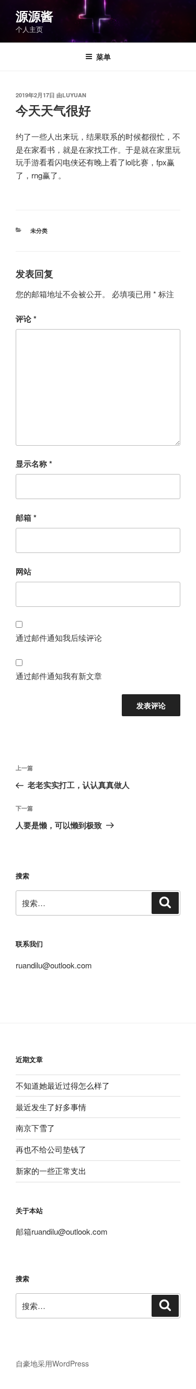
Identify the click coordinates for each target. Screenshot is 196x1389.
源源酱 (34, 16)
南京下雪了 (35, 1127)
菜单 (103, 56)
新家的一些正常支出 (51, 1170)
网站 (23, 571)
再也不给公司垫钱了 (51, 1149)
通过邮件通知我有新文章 (59, 675)
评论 (26, 318)
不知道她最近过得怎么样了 (63, 1085)
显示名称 (34, 463)
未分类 (39, 230)
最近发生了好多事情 (51, 1106)
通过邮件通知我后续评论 (59, 637)
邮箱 (26, 517)
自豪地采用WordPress (52, 1363)
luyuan (74, 95)
